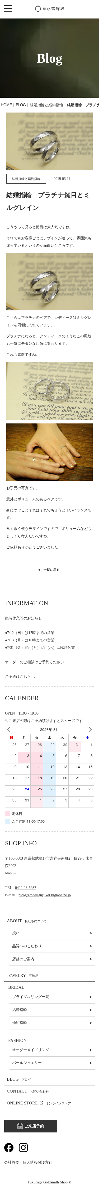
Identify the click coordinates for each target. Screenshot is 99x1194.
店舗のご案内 (23, 959)
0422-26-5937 (25, 888)
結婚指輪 (19, 1010)
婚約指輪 (19, 1023)
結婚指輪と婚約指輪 (46, 104)
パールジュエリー (27, 1063)
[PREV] (10, 729)
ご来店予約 (34, 1126)
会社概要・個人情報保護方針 (28, 1162)
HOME (6, 104)
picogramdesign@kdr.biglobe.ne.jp (44, 895)
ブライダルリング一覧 (30, 997)
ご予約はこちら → (20, 677)
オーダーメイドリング (30, 1050)
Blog (21, 104)
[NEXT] (89, 729)
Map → (10, 873)
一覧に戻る (51, 570)
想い (16, 933)
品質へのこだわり (27, 946)
